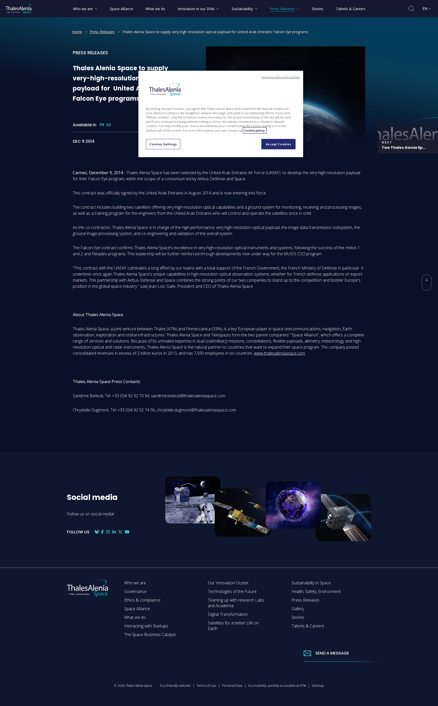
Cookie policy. (254, 130)
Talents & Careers (307, 626)
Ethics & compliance (142, 600)
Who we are (135, 583)
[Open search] (411, 8)
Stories (297, 617)
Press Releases (102, 31)
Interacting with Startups (146, 626)
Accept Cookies (278, 144)
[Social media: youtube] (127, 532)
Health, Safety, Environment (316, 591)
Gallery (297, 608)
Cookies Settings (163, 144)
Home (77, 31)
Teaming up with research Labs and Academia (236, 602)
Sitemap (318, 685)
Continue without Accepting (280, 77)
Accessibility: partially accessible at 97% (277, 685)
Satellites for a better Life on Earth (233, 625)
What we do (135, 617)
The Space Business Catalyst (150, 634)
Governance (135, 591)
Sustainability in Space (311, 583)
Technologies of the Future (232, 591)
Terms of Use (206, 685)
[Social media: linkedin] (114, 532)
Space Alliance (137, 608)
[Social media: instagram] (108, 532)
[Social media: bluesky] (97, 532)
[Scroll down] (426, 282)
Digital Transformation (228, 614)
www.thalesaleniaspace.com (279, 353)
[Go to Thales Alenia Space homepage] (18, 8)
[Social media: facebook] (102, 532)
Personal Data (232, 685)
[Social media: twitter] (120, 532)
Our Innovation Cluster (228, 583)
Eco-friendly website (175, 685)
